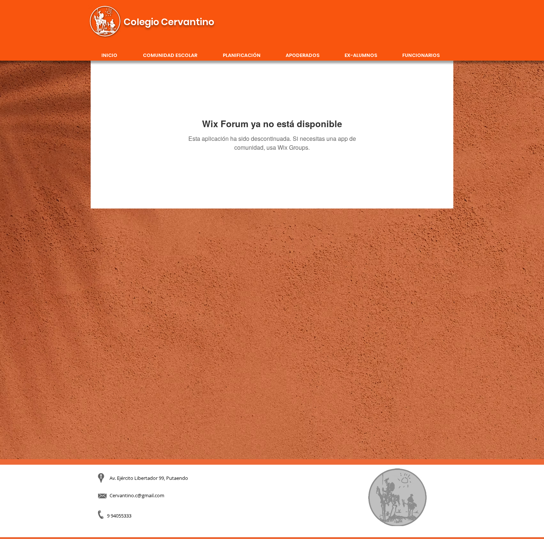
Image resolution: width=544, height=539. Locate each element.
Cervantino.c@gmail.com (137, 495)
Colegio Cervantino (169, 22)
